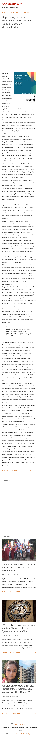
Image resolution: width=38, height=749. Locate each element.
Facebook (21, 734)
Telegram (29, 734)
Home (4, 12)
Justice (5, 473)
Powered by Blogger (20, 724)
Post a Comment (15, 592)
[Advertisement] (19, 50)
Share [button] (31, 471)
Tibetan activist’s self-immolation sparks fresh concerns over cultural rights (19, 567)
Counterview (12, 3)
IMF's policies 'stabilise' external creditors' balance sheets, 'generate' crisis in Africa (18, 628)
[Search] (30, 3)
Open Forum (15, 12)
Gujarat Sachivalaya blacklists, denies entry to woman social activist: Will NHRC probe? (18, 688)
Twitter (16, 734)
